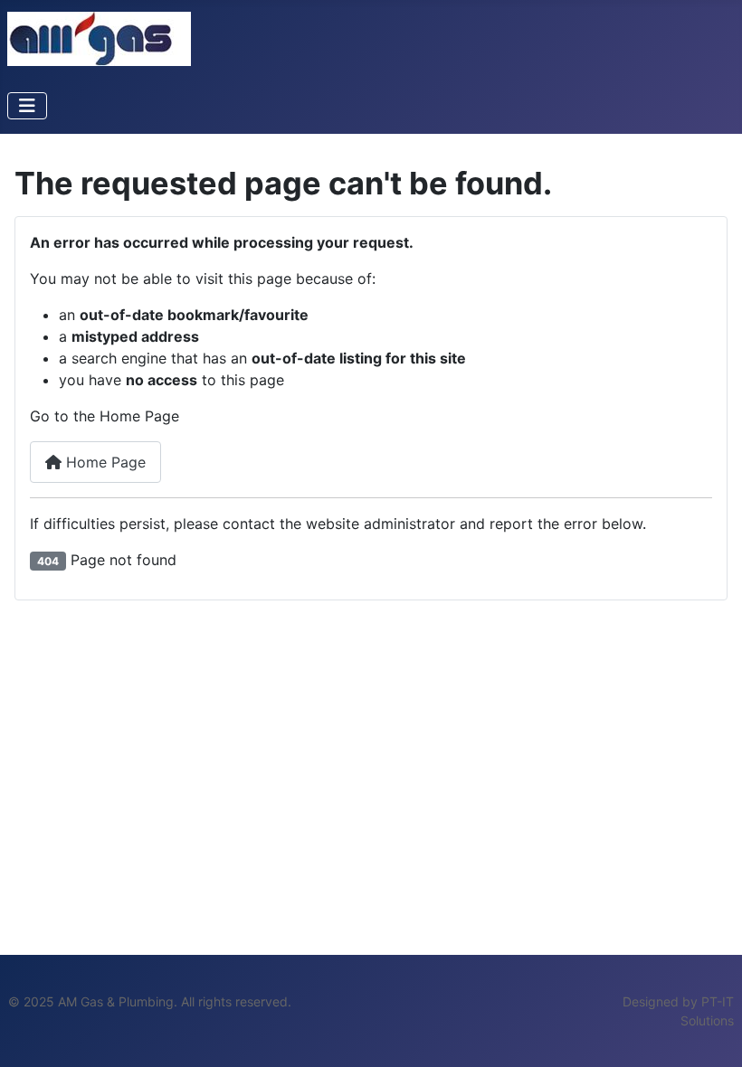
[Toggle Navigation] (27, 105)
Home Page (104, 462)
